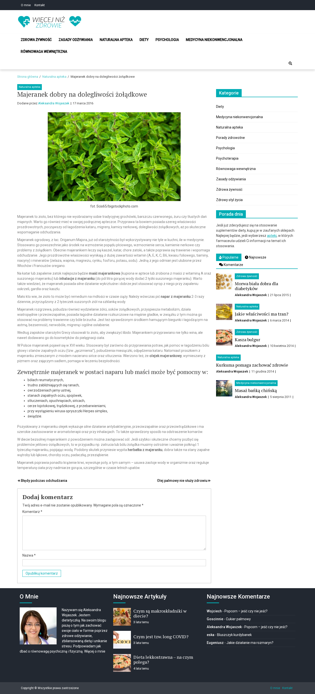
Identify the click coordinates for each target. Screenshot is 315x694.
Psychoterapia (227, 158)
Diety (144, 40)
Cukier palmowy (238, 619)
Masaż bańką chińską (256, 390)
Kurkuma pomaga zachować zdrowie (252, 365)
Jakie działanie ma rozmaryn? (249, 643)
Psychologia (167, 40)
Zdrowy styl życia (229, 200)
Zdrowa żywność (36, 40)
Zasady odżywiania (76, 40)
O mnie (26, 5)
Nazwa (29, 555)
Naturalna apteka (116, 40)
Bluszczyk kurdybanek (234, 635)
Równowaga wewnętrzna (44, 52)
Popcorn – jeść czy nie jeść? (246, 611)
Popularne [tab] (230, 257)
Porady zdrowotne (230, 138)
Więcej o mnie (94, 651)
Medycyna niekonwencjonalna (214, 40)
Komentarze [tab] (233, 265)
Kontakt (39, 5)
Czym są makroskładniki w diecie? (160, 613)
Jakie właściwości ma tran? (261, 314)
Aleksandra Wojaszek (53, 103)
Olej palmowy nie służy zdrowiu (182, 481)
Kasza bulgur (247, 339)
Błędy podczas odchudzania (44, 481)
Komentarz (32, 512)
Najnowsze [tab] (257, 257)
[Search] (290, 63)
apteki (272, 236)
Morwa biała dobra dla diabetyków (256, 286)
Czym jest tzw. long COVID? (161, 636)
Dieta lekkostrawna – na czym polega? (163, 659)
